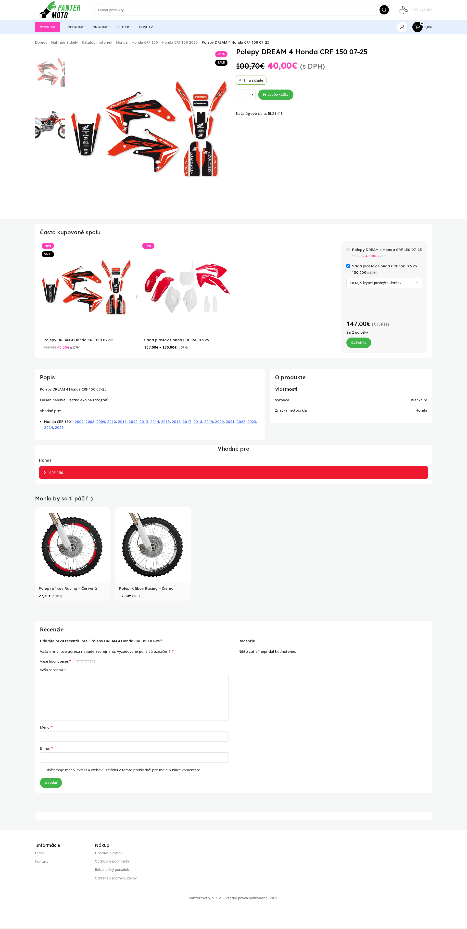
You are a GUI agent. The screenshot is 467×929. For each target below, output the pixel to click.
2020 (219, 421)
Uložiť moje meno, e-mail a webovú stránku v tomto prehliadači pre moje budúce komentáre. (123, 769)
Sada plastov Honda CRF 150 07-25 (176, 340)
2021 (230, 421)
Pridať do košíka (276, 94)
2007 (79, 421)
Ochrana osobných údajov (116, 878)
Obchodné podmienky (112, 861)
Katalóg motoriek (97, 42)
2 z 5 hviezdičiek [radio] (82, 661)
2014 (154, 421)
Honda (122, 42)
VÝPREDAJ (47, 27)
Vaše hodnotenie (55, 661)
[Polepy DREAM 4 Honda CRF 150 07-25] (86, 287)
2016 (176, 421)
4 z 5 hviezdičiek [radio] (90, 661)
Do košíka (358, 342)
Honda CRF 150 (145, 42)
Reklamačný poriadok (112, 869)
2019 (208, 421)
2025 (59, 427)
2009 (100, 421)
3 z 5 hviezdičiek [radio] (86, 661)
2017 (187, 421)
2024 (48, 427)
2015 (165, 421)
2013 (143, 421)
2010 (111, 421)
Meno (46, 727)
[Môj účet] (402, 27)
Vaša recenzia (53, 669)
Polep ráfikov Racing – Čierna (146, 588)
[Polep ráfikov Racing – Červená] (73, 545)
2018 (197, 421)
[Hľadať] (384, 9)
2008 (90, 421)
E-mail (46, 748)
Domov (41, 42)
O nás (39, 852)
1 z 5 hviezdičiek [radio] (78, 661)
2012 (133, 421)
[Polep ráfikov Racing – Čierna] (153, 545)
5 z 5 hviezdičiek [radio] (94, 661)
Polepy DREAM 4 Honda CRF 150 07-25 (79, 340)
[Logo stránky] (59, 9)
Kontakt (41, 861)
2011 (122, 421)
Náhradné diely (64, 42)
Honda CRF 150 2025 (180, 42)
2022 (241, 421)
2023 (251, 421)
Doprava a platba (109, 852)
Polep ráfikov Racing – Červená (68, 588)
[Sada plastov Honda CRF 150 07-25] (187, 287)
